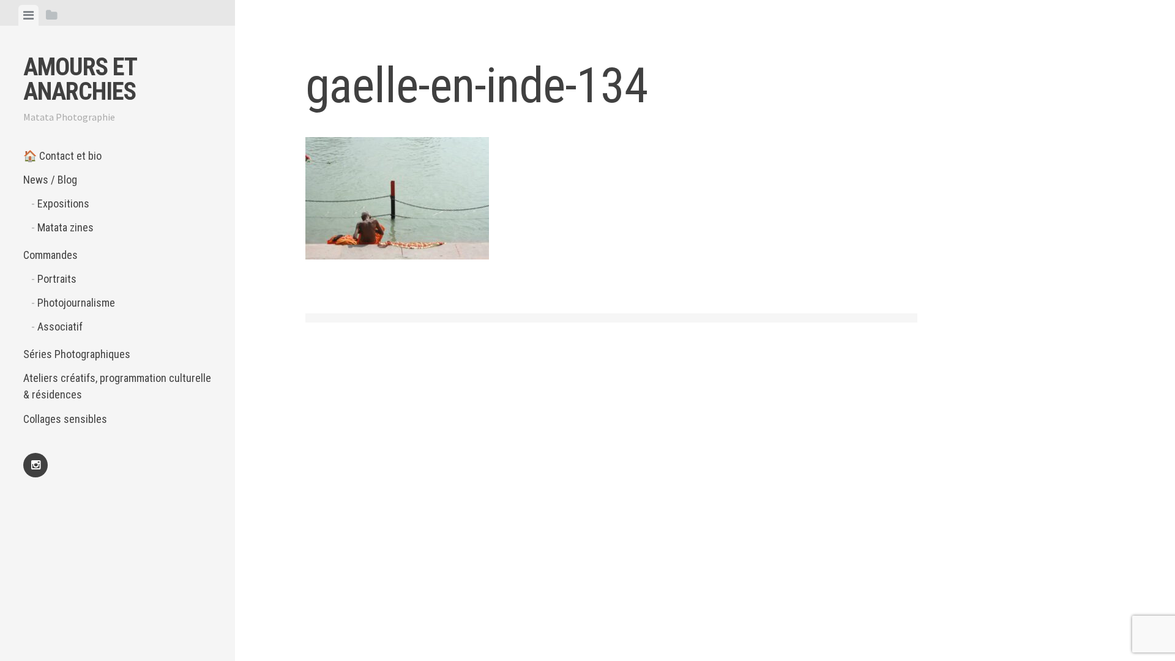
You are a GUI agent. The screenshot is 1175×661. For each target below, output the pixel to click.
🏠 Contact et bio (62, 155)
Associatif (60, 326)
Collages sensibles (65, 419)
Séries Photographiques (76, 354)
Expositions (63, 203)
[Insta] (35, 465)
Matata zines (65, 227)
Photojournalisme (76, 302)
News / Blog (50, 179)
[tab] (28, 15)
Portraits (56, 278)
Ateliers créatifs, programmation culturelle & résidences (117, 386)
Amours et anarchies (79, 79)
